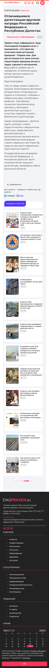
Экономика (14, 546)
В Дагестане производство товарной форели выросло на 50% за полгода (31, 305)
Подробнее (8, 517)
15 (42, 641)
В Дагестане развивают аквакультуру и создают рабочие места (31, 326)
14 (36, 641)
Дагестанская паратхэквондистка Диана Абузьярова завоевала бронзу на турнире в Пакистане (29, 261)
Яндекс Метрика (38, 651)
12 (24, 641)
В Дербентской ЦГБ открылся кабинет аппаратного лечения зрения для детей (30, 349)
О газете (13, 609)
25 (18, 646)
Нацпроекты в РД (17, 578)
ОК (24, 664)
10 (12, 641)
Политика (13, 550)
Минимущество (16, 574)
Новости (13, 539)
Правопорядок (16, 543)
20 (30, 643)
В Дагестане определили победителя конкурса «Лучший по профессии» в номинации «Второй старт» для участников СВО (31, 219)
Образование (15, 553)
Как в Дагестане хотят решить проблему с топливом (30, 460)
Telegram (11, 196)
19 (24, 643)
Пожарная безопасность (20, 585)
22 (43, 643)
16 (6, 643)
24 (12, 646)
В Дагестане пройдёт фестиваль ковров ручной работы (30, 393)
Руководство (15, 613)
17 (12, 643)
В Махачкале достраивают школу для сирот (31, 282)
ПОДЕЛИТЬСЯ (15, 184)
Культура (13, 560)
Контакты (13, 606)
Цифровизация (16, 581)
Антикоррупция (16, 588)
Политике (26, 658)
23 (6, 646)
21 (36, 643)
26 (24, 646)
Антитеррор (15, 592)
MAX (21, 196)
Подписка (14, 616)
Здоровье (13, 557)
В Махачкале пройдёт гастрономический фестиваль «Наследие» (30, 415)
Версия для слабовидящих (20, 37)
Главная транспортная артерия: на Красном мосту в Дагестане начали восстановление (31, 372)
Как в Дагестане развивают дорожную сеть (30, 438)
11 (18, 641)
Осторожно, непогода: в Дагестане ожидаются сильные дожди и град (31, 237)
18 (18, 643)
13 (30, 641)
